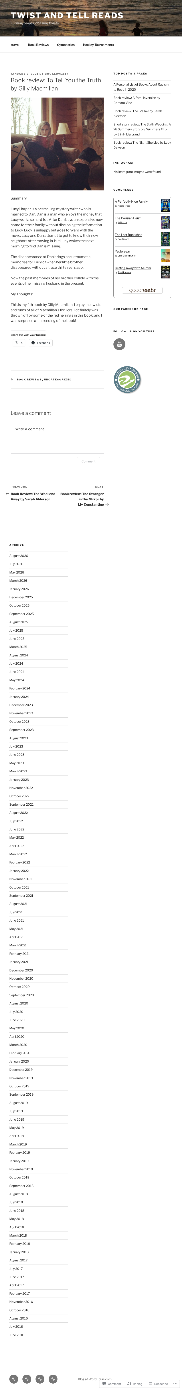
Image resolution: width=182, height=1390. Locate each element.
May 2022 (16, 837)
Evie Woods (123, 239)
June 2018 (16, 1210)
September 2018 (21, 1186)
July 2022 (16, 821)
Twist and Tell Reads (67, 15)
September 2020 (21, 995)
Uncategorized (58, 379)
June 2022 (16, 829)
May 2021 (16, 929)
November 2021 (21, 879)
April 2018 (16, 1227)
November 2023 (21, 713)
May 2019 (16, 1128)
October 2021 (19, 887)
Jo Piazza (122, 222)
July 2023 (16, 746)
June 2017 (16, 1277)
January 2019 (19, 1161)
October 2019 (19, 1086)
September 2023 (21, 730)
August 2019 (18, 1103)
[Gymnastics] (40, 1379)
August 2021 (18, 904)
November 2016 (21, 1302)
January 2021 (18, 962)
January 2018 (19, 1252)
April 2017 (16, 1285)
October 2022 (19, 796)
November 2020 (21, 978)
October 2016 (19, 1310)
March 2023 (18, 771)
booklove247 (57, 73)
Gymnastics (66, 45)
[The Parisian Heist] (165, 227)
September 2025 (21, 614)
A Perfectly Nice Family (131, 201)
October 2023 (19, 721)
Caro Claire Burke (127, 255)
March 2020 (18, 1045)
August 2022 (18, 812)
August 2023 (18, 738)
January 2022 (19, 871)
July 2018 (16, 1202)
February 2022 (19, 862)
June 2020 (17, 1020)
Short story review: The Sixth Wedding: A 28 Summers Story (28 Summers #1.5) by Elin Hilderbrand (142, 129)
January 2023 (19, 779)
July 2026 (16, 564)
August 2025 (18, 622)
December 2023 (21, 705)
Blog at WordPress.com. (95, 1379)
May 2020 (16, 1028)
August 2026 (18, 556)
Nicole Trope (124, 205)
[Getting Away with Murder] (165, 277)
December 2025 (21, 597)
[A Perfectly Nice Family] (165, 211)
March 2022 (18, 854)
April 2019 (16, 1136)
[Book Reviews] (26, 1379)
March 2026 (18, 580)
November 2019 (21, 1078)
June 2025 (16, 638)
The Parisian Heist (127, 218)
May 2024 (16, 680)
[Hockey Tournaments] (53, 1379)
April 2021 (16, 937)
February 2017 (19, 1293)
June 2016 (16, 1335)
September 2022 (21, 804)
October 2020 (19, 987)
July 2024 (16, 663)
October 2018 (19, 1177)
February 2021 (19, 953)
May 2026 (16, 572)
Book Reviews (38, 45)
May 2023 (16, 763)
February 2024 (19, 688)
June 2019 (16, 1119)
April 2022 (16, 846)
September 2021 (21, 895)
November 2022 (21, 788)
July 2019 (16, 1111)
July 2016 (16, 1326)
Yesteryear (122, 251)
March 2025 (18, 647)
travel (15, 45)
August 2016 (18, 1318)
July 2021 (16, 912)
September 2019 (21, 1094)
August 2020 (18, 1003)
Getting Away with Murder (133, 268)
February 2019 (19, 1152)
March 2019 (18, 1144)
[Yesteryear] (165, 260)
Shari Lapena (124, 272)
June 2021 (16, 920)
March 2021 (18, 945)
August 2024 (18, 655)
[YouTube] (119, 344)
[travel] (13, 1379)
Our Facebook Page (130, 309)
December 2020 (21, 970)
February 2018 (19, 1243)
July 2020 (16, 1012)
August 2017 (18, 1260)
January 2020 (19, 1061)
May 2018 (16, 1219)
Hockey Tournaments (98, 45)
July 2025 (16, 630)
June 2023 (16, 754)
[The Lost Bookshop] (165, 244)
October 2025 (19, 605)
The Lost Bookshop (128, 235)
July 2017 (16, 1269)
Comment (88, 461)
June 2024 (16, 671)
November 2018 (21, 1169)
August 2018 (18, 1194)
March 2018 (18, 1235)
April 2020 (16, 1036)
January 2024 (19, 697)
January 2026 (19, 589)
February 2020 (19, 1053)
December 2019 (21, 1069)
